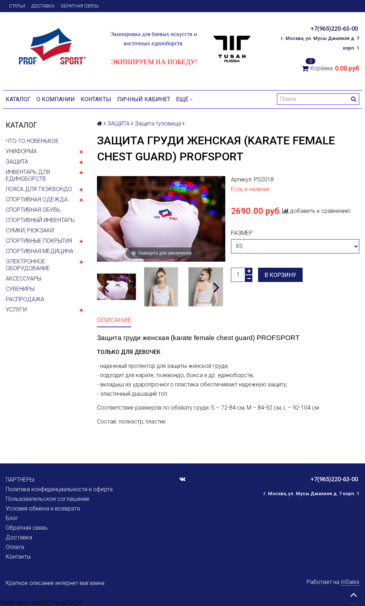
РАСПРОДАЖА (25, 299)
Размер (242, 233)
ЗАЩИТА (17, 161)
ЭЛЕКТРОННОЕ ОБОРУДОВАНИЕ (28, 265)
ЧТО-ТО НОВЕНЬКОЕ (32, 141)
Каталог (18, 99)
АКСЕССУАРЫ (23, 278)
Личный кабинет (143, 99)
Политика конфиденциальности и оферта (59, 489)
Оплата (15, 547)
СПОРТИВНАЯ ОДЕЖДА (37, 199)
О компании (55, 99)
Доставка (43, 6)
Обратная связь (80, 6)
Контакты (96, 99)
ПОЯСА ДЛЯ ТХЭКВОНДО (39, 189)
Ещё (182, 99)
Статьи (17, 6)
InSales (350, 582)
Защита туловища (158, 123)
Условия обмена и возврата (43, 508)
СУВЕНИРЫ (20, 289)
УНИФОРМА (21, 151)
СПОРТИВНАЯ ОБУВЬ (33, 209)
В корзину (280, 275)
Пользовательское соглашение (47, 498)
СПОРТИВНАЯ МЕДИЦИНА (39, 251)
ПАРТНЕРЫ (20, 479)
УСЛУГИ (16, 309)
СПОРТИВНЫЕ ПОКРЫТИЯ (39, 240)
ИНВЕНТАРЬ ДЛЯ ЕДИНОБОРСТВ (28, 175)
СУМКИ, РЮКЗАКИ (30, 230)
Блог (12, 518)
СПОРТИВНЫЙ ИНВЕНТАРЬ (40, 220)
